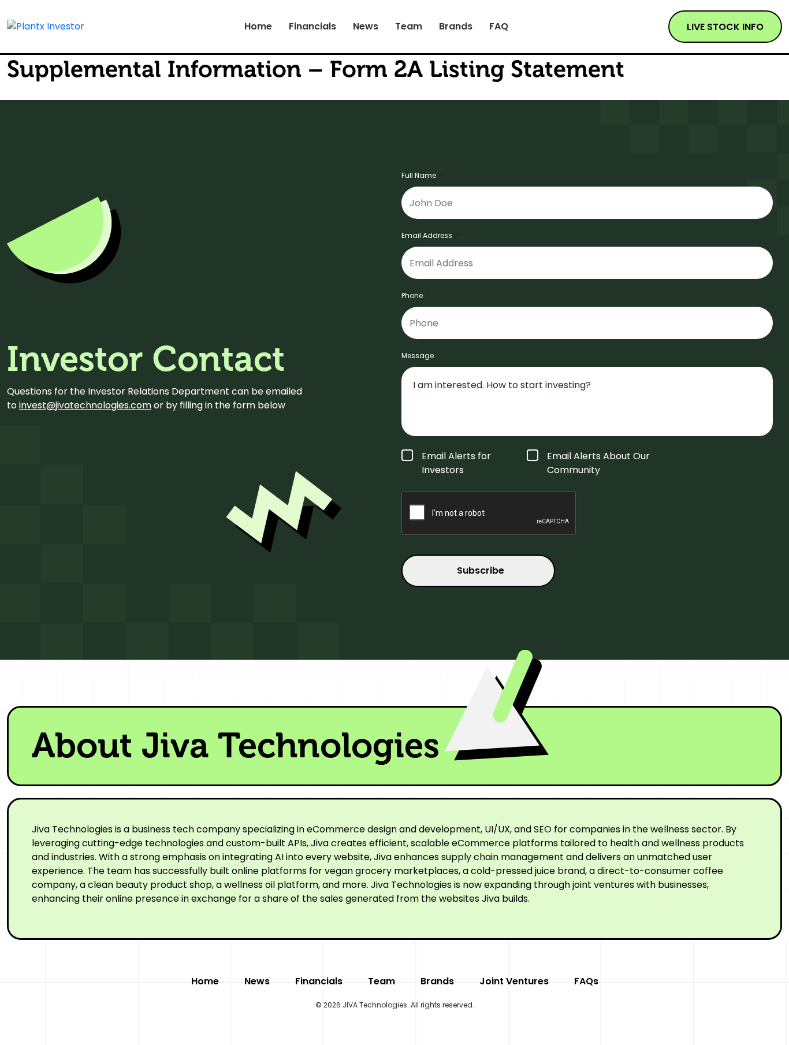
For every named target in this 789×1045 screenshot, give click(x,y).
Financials (312, 26)
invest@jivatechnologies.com (85, 405)
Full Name (422, 175)
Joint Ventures (514, 981)
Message (417, 355)
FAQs (586, 981)
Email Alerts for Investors (456, 463)
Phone (416, 295)
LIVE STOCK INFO (725, 27)
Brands (455, 26)
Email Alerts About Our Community (598, 463)
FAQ (498, 26)
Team (408, 26)
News (365, 26)
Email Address (430, 235)
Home (258, 26)
